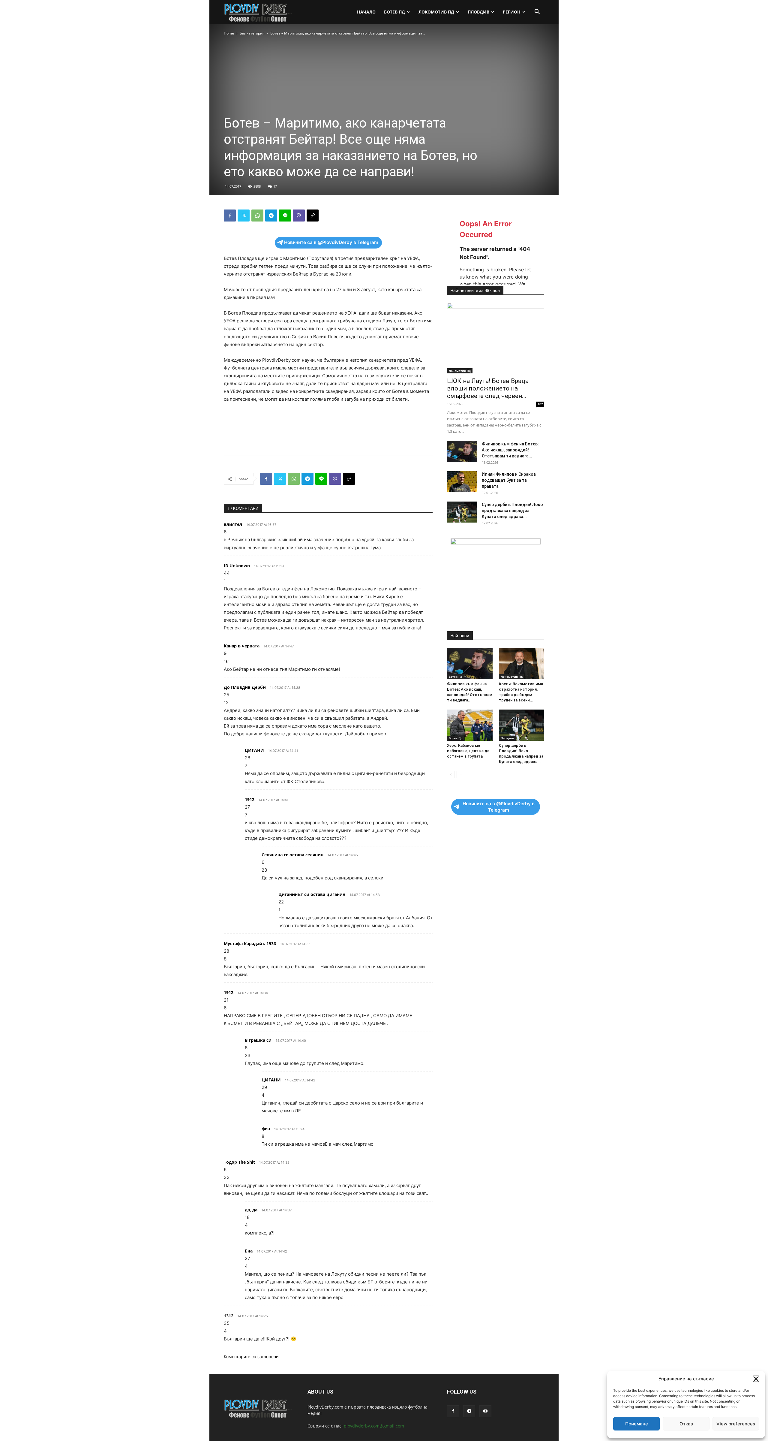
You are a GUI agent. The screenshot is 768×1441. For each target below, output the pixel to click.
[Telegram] (271, 216)
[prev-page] (450, 774)
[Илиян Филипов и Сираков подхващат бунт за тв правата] (462, 481)
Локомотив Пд (436, 12)
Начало (366, 12)
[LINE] (285, 216)
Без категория (252, 33)
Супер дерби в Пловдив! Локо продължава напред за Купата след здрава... (512, 510)
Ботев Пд (394, 12)
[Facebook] (230, 216)
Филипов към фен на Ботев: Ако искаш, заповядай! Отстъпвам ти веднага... (510, 450)
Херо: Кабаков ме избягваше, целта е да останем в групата (468, 750)
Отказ (686, 1424)
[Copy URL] (313, 216)
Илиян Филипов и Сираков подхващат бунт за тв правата (509, 480)
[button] (756, 1379)
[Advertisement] (328, 436)
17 (275, 186)
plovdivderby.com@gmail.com (374, 1426)
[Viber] (299, 216)
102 (540, 404)
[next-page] (460, 774)
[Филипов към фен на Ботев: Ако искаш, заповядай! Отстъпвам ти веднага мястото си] (462, 451)
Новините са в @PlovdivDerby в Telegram (331, 242)
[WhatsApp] (257, 216)
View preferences (735, 1424)
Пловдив (478, 12)
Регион (511, 12)
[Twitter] (244, 216)
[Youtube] (485, 1411)
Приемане (636, 1424)
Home (229, 33)
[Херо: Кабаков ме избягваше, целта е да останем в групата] (470, 725)
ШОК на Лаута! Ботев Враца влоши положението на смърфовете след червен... (488, 388)
